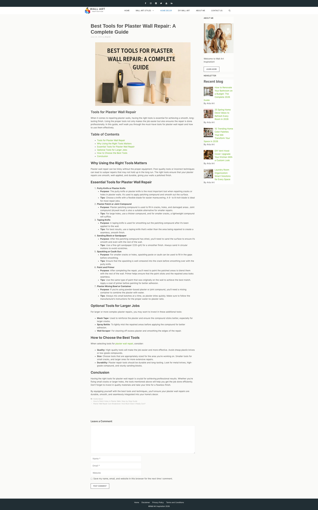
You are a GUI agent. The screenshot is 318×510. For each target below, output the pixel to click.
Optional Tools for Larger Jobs (112, 150)
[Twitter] (161, 3)
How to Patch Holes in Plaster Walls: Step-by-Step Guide (115, 401)
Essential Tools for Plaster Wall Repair (116, 146)
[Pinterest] (156, 3)
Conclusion (102, 156)
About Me (200, 10)
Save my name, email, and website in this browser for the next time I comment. (133, 478)
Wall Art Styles (143, 10)
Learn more (211, 69)
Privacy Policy (158, 502)
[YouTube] (166, 3)
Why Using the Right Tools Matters (114, 143)
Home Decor (166, 10)
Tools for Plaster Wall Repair (111, 140)
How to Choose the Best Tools (112, 153)
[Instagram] (151, 3)
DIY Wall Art (184, 10)
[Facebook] (145, 3)
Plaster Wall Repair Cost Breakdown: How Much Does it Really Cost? (119, 404)
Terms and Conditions (175, 502)
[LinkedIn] (171, 3)
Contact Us (216, 10)
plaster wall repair (124, 343)
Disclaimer (145, 502)
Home (126, 10)
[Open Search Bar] (230, 10)
